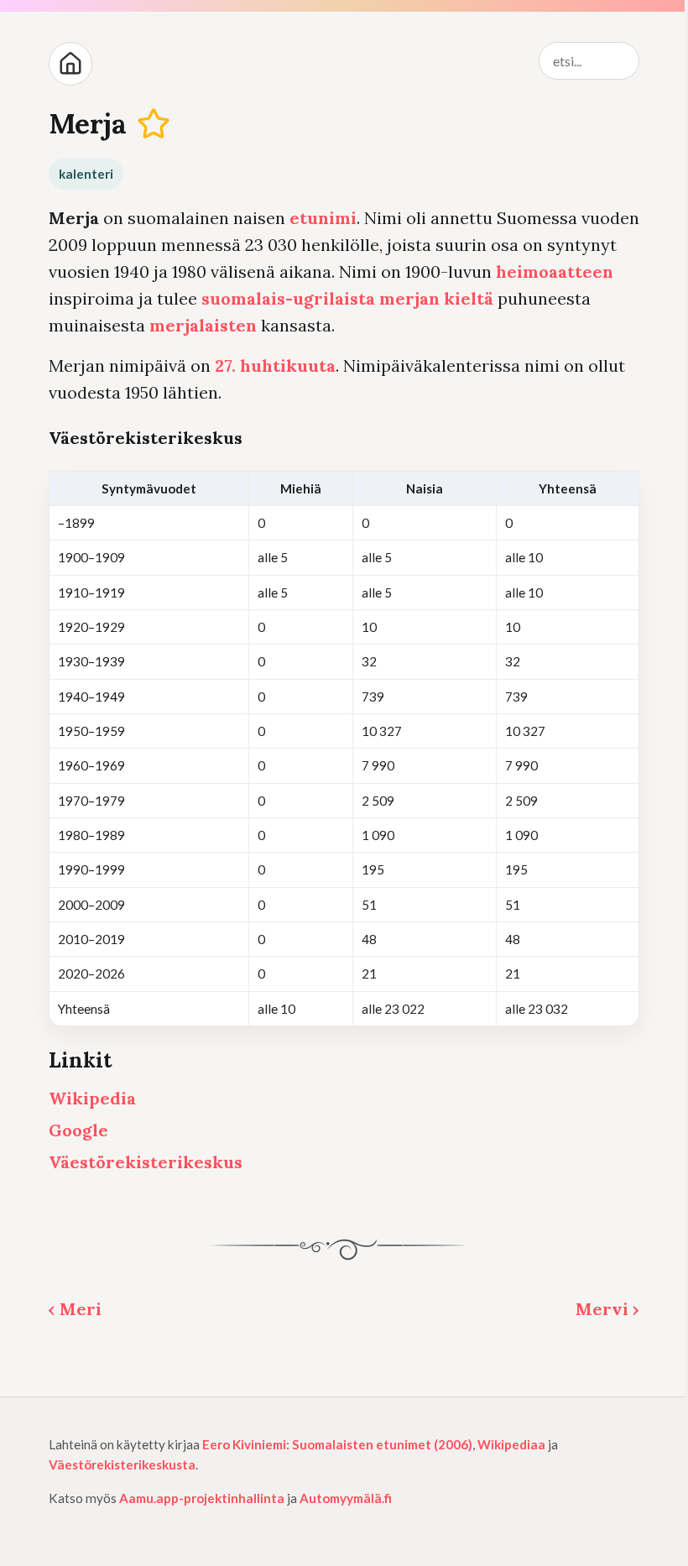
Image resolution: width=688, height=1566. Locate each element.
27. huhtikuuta (275, 365)
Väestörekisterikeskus (145, 1161)
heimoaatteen (554, 271)
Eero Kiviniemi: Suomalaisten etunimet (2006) (337, 1444)
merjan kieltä (436, 298)
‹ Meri (75, 1308)
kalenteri (86, 173)
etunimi (323, 217)
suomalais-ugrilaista (288, 298)
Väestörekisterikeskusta (122, 1464)
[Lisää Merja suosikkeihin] (154, 124)
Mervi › (607, 1308)
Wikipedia (92, 1098)
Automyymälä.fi (346, 1498)
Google (78, 1130)
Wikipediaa (511, 1444)
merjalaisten (203, 325)
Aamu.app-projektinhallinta (201, 1498)
